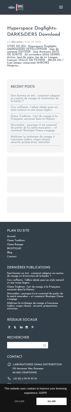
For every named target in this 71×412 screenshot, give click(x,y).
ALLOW (52, 401)
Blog (9, 252)
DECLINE (19, 401)
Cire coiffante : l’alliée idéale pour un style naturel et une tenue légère (34, 108)
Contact (12, 256)
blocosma (17, 42)
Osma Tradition (16, 240)
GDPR (43, 392)
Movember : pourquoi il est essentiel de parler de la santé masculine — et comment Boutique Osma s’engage (34, 128)
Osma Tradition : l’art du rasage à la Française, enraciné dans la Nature (34, 117)
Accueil (11, 236)
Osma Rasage (15, 244)
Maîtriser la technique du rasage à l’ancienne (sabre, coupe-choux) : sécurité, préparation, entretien (33, 139)
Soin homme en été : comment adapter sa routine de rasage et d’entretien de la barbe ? (35, 98)
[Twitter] (15, 327)
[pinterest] (33, 327)
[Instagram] (27, 327)
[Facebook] (9, 327)
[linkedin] (21, 327)
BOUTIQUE (14, 248)
